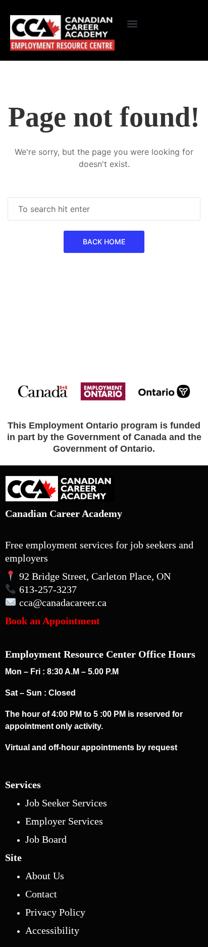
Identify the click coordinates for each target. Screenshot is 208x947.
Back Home (104, 241)
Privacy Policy (55, 912)
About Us (44, 875)
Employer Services (64, 821)
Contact (41, 893)
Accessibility (52, 930)
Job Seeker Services (66, 802)
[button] (132, 23)
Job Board (46, 839)
